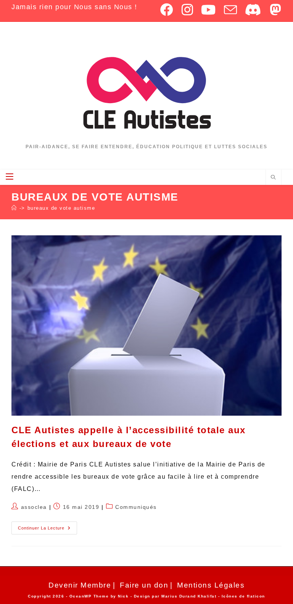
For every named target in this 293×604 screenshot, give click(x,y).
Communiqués (136, 507)
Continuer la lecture (47, 525)
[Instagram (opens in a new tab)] (188, 9)
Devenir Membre (79, 585)
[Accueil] (14, 208)
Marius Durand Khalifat (189, 596)
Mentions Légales (211, 585)
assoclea (34, 507)
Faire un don (144, 585)
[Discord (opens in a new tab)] (253, 9)
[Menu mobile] (10, 177)
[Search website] (273, 177)
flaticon (256, 596)
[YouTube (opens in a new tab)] (208, 9)
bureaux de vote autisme (61, 208)
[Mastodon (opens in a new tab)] (274, 9)
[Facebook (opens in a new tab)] (167, 9)
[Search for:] (20, 177)
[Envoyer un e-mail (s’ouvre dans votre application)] (230, 9)
